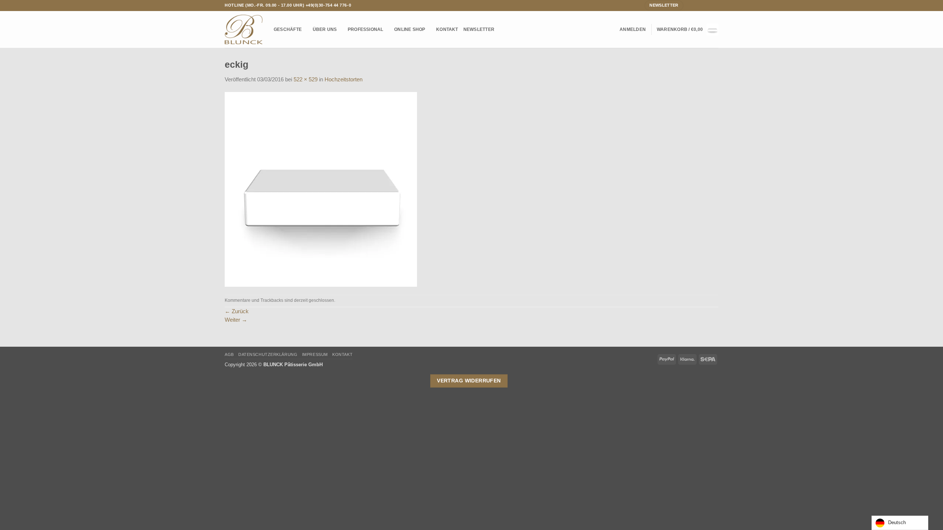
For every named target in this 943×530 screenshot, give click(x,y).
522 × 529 (306, 79)
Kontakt (447, 29)
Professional (365, 29)
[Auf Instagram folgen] (696, 5)
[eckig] (321, 189)
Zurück (237, 311)
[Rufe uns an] (709, 5)
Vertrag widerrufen (469, 381)
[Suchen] (611, 29)
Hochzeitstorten (343, 79)
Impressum (315, 354)
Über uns (325, 29)
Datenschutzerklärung (267, 354)
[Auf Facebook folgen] (689, 5)
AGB (229, 354)
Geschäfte (288, 29)
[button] (633, 29)
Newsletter (478, 29)
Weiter (236, 320)
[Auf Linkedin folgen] (715, 5)
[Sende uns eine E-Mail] (702, 5)
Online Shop (409, 29)
